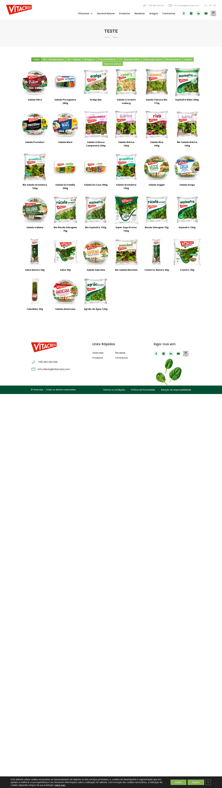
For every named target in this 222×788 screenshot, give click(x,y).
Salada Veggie (157, 184)
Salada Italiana (34, 227)
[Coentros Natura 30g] (156, 252)
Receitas (140, 13)
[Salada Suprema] (95, 252)
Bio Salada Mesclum (126, 269)
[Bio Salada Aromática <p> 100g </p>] (34, 167)
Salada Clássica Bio (156, 101)
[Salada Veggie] (156, 167)
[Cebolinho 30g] (34, 291)
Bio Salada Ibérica (187, 144)
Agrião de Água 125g (96, 308)
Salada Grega (187, 184)
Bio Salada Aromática (35, 186)
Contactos (168, 13)
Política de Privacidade (143, 389)
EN (210, 5)
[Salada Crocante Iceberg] (126, 81)
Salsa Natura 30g (35, 269)
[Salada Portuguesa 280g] (65, 81)
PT (206, 5)
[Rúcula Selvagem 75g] (156, 209)
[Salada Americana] (65, 291)
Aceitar (178, 782)
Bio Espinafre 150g (95, 227)
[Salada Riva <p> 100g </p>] (156, 124)
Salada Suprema (96, 269)
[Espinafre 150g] (187, 209)
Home (107, 37)
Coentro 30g (187, 269)
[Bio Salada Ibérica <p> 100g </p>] (187, 124)
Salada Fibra (35, 99)
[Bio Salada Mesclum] (126, 252)
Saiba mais (60, 785)
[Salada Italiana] (34, 209)
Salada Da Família (65, 186)
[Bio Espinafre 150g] (95, 209)
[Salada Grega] (187, 167)
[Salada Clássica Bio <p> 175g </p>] (156, 81)
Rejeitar (196, 782)
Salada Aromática (126, 186)
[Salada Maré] (65, 124)
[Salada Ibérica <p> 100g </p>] (126, 124)
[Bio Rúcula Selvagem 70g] (65, 209)
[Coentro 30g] (187, 252)
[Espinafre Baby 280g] (187, 81)
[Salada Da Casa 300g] (95, 167)
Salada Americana (65, 308)
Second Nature (106, 13)
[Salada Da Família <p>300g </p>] (65, 167)
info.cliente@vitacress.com (186, 5)
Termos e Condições (114, 389)
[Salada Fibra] (34, 81)
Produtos (124, 13)
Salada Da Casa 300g (96, 184)
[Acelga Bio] (95, 81)
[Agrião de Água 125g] (95, 291)
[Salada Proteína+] (34, 124)
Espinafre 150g (187, 227)
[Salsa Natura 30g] (34, 252)
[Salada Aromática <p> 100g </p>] (126, 167)
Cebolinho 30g (35, 308)
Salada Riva (156, 144)
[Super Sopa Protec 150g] (126, 209)
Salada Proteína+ (35, 142)
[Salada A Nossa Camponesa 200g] (95, 124)
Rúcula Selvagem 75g (157, 227)
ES (215, 5)
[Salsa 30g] (65, 252)
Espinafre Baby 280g (187, 99)
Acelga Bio (96, 99)
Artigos (153, 13)
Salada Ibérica (126, 144)
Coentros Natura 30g (157, 269)
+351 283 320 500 (156, 5)
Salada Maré (65, 142)
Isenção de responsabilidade (176, 389)
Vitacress (83, 13)
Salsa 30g (65, 269)
